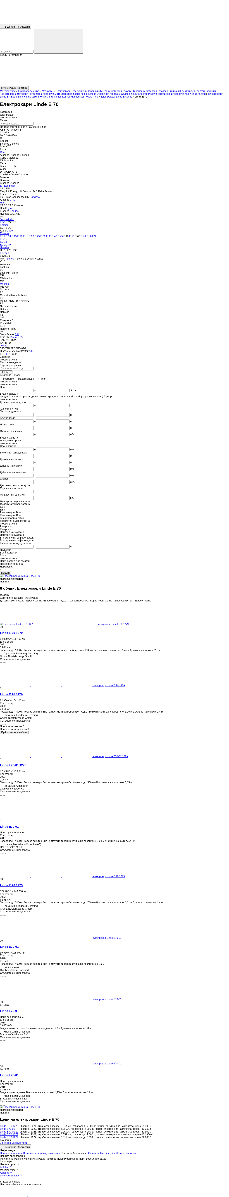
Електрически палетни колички (198, 91)
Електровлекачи (147, 94)
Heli (36, 96)
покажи (5, 572)
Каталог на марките (127, 1153)
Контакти (22, 1143)
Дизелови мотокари (110, 91)
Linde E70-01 (9, 826)
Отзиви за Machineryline (102, 1153)
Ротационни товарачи (41, 94)
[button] (114, 71)
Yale (95, 96)
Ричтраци (174, 91)
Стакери (127, 91)
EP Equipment (15, 96)
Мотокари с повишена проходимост (75, 94)
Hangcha (29, 96)
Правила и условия (11, 1153)
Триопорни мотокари (145, 91)
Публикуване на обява (14, 732)
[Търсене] (58, 41)
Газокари (162, 91)
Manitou (75, 96)
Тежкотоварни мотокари (14, 94)
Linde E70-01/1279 (13, 765)
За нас (4, 1143)
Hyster (43, 96)
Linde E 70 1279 (11, 632)
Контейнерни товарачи (170, 94)
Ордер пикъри (129, 94)
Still (82, 96)
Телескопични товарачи (85, 91)
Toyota (88, 96)
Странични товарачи (108, 94)
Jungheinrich (54, 96)
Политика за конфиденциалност (41, 1153)
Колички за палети (195, 94)
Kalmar (66, 96)
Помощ (12, 1143)
